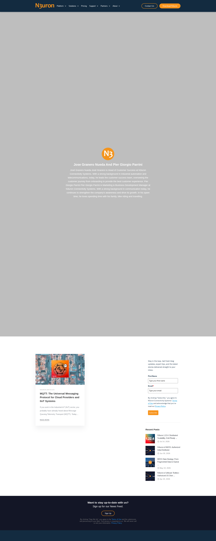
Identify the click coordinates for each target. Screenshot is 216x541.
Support (92, 6)
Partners (104, 6)
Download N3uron (170, 6)
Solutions (72, 6)
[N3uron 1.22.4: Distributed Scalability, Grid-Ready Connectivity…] (150, 438)
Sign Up (108, 513)
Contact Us (149, 6)
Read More (44, 419)
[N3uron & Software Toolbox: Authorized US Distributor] (150, 476)
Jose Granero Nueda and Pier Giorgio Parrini (108, 164)
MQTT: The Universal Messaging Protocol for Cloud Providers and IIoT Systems (59, 397)
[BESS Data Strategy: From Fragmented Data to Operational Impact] (150, 462)
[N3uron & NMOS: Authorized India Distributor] (150, 450)
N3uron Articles (47, 389)
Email (151, 386)
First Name (152, 376)
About (115, 6)
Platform (60, 6)
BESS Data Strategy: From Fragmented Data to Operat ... (168, 462)
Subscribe (153, 413)
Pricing (84, 6)
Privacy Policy (160, 406)
